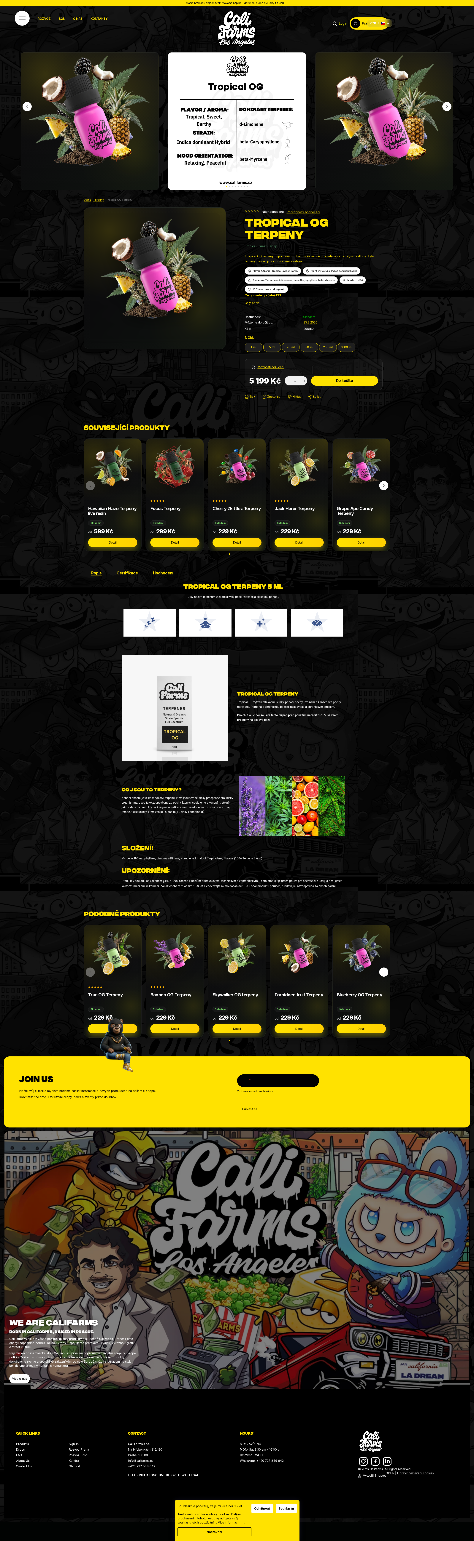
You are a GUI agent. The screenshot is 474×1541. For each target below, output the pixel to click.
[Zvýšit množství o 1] (304, 380)
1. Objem (251, 337)
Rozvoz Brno (78, 1455)
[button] (226, 186)
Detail (113, 542)
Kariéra (74, 1460)
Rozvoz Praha (79, 1449)
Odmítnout (262, 1508)
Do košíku (344, 381)
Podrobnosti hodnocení (303, 212)
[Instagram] (363, 1461)
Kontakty (99, 18)
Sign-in (74, 1444)
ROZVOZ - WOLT (252, 1455)
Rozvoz (44, 18)
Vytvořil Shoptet (374, 1475)
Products (22, 1444)
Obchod (74, 1466)
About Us (23, 1460)
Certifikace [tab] (127, 573)
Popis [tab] (96, 573)
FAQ (19, 1455)
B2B (62, 18)
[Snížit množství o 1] (287, 380)
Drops (20, 1449)
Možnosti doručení (271, 367)
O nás (78, 18)
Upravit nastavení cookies (415, 1473)
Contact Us (24, 1466)
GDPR (390, 1473)
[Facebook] (375, 1461)
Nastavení (214, 1532)
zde (241, 1522)
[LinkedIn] (387, 1461)
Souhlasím (286, 1508)
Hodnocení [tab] (163, 573)
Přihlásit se (249, 1109)
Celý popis (252, 303)
